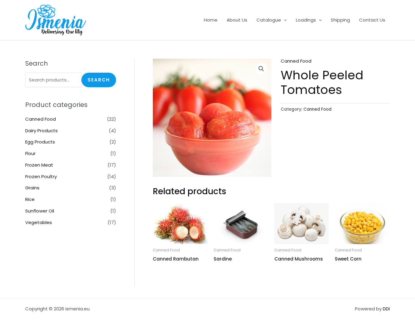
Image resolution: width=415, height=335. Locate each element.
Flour (30, 153)
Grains (32, 188)
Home (211, 20)
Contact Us (372, 20)
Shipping (340, 20)
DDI (386, 309)
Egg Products (40, 142)
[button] (284, 20)
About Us (237, 20)
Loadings (306, 20)
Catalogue (268, 20)
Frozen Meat (39, 165)
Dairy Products (41, 130)
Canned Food (40, 119)
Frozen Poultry (41, 176)
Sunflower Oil (39, 211)
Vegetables (38, 222)
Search (98, 80)
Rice (30, 199)
